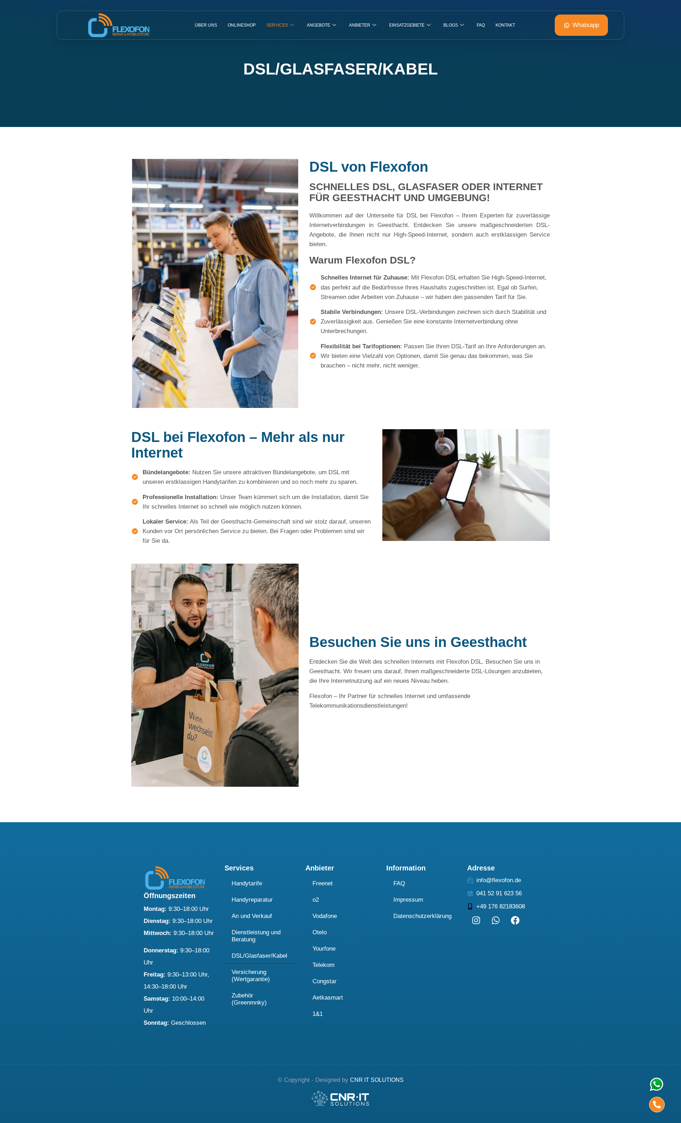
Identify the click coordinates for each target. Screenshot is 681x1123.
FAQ (481, 25)
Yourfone (324, 948)
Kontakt (505, 25)
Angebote (318, 25)
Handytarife (247, 883)
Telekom (323, 965)
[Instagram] (476, 920)
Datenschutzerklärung (422, 916)
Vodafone (324, 916)
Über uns (206, 25)
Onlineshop (242, 25)
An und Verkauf (252, 916)
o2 (315, 899)
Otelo (319, 932)
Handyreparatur (252, 899)
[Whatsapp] (495, 920)
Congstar (324, 981)
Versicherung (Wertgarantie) (251, 976)
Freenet (322, 883)
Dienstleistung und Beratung (256, 936)
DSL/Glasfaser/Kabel (259, 955)
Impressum (408, 899)
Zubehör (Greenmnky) (249, 999)
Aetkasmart (327, 997)
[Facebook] (515, 920)
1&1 (317, 1014)
